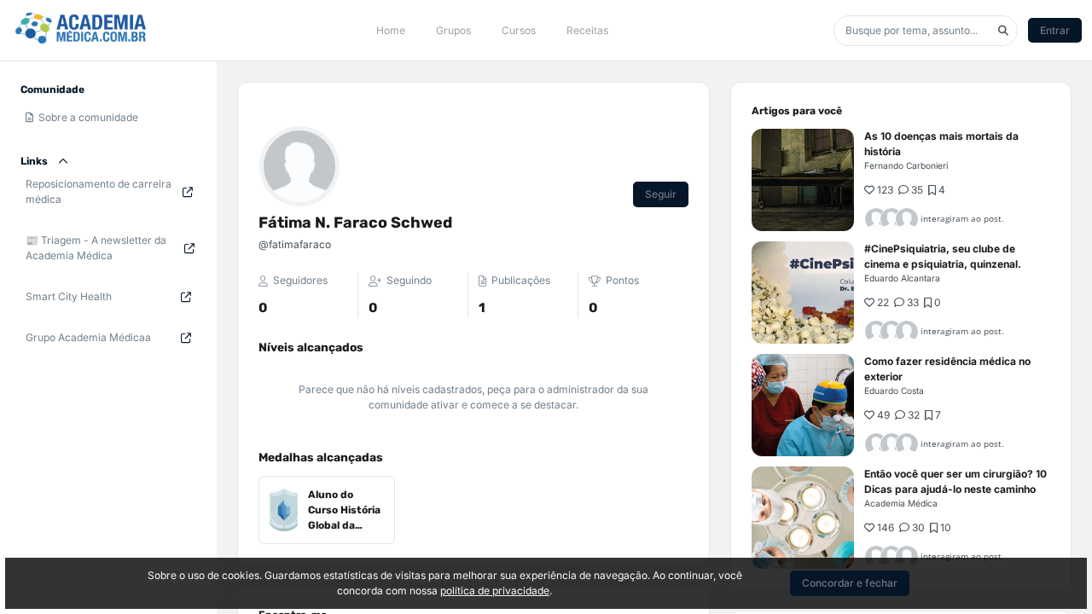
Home (390, 30)
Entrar (1055, 30)
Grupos (453, 30)
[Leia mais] (803, 180)
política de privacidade (494, 590)
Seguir (661, 194)
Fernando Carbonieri (906, 165)
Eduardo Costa (894, 390)
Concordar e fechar (849, 582)
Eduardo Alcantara (902, 278)
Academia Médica (901, 503)
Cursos (519, 30)
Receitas (587, 30)
